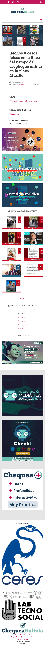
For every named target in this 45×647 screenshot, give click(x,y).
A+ (6, 27)
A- (3, 27)
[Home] (22, 10)
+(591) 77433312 (22, 639)
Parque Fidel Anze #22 (22, 635)
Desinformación (32, 101)
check (4, 54)
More (22, 299)
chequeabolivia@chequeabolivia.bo (22, 637)
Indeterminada (16, 114)
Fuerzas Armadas (17, 101)
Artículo (21, 84)
